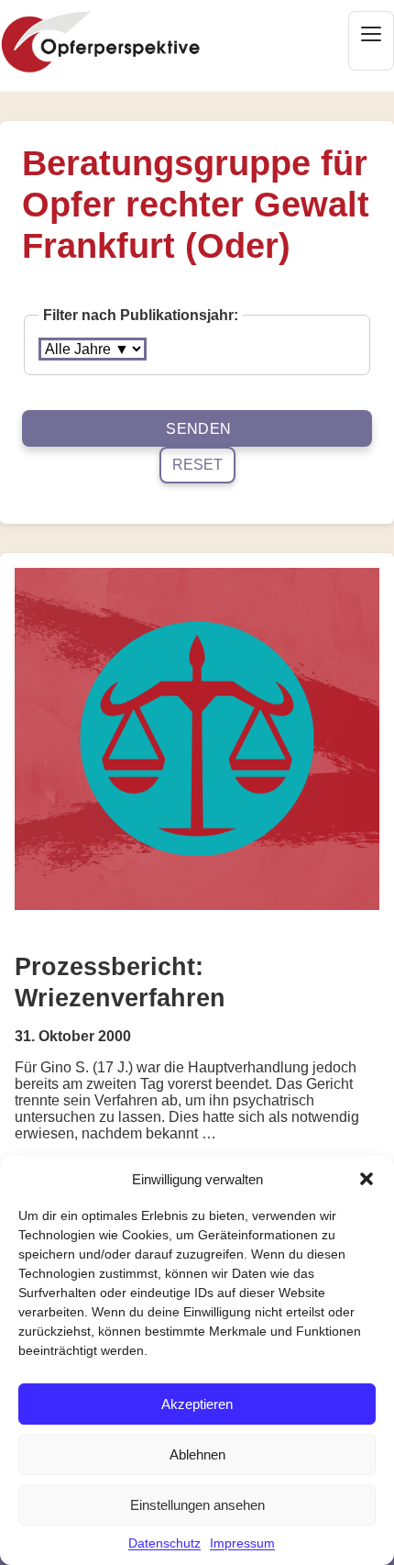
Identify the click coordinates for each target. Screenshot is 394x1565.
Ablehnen (197, 1454)
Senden (198, 429)
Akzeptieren (197, 1404)
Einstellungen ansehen (197, 1505)
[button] (366, 1179)
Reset (197, 464)
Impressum (242, 1543)
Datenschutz (164, 1543)
